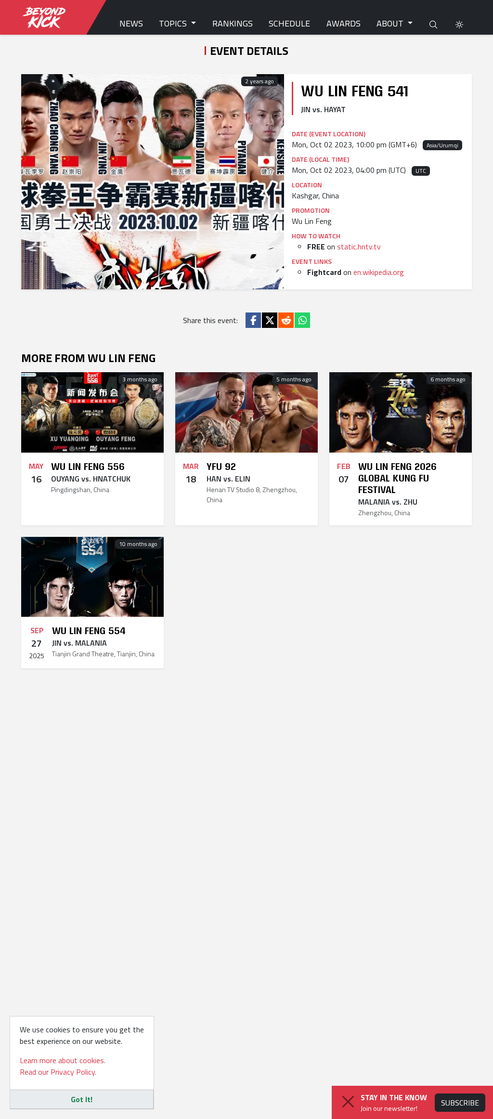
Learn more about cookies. (62, 1060)
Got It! (81, 1099)
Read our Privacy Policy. (58, 1072)
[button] (459, 23)
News (131, 23)
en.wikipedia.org (378, 272)
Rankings (232, 23)
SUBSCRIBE (460, 1102)
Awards (343, 23)
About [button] (390, 23)
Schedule (289, 23)
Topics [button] (174, 23)
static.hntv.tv (359, 246)
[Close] (348, 1101)
